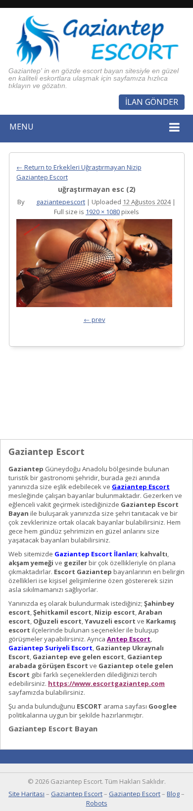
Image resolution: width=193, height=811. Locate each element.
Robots (96, 803)
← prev (94, 319)
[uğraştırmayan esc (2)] (94, 265)
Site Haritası (26, 793)
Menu (21, 126)
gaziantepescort (60, 201)
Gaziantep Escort (141, 486)
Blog (173, 793)
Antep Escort (128, 638)
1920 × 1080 (103, 211)
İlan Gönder (151, 101)
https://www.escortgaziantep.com (106, 683)
